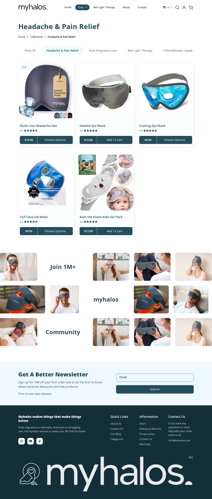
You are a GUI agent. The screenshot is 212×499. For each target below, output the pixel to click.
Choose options (55, 140)
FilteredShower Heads (178, 50)
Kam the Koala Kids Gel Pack (101, 217)
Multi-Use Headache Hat (38, 126)
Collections (36, 37)
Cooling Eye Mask (152, 126)
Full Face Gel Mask (34, 217)
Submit (155, 389)
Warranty (144, 444)
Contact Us (117, 428)
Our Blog (116, 433)
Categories (117, 439)
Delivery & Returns (150, 428)
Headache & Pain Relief (62, 50)
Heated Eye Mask (93, 126)
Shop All (30, 50)
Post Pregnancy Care (103, 50)
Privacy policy (147, 433)
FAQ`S (142, 423)
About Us (116, 423)
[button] (82, 7)
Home (21, 37)
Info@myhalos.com (179, 440)
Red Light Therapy (140, 50)
